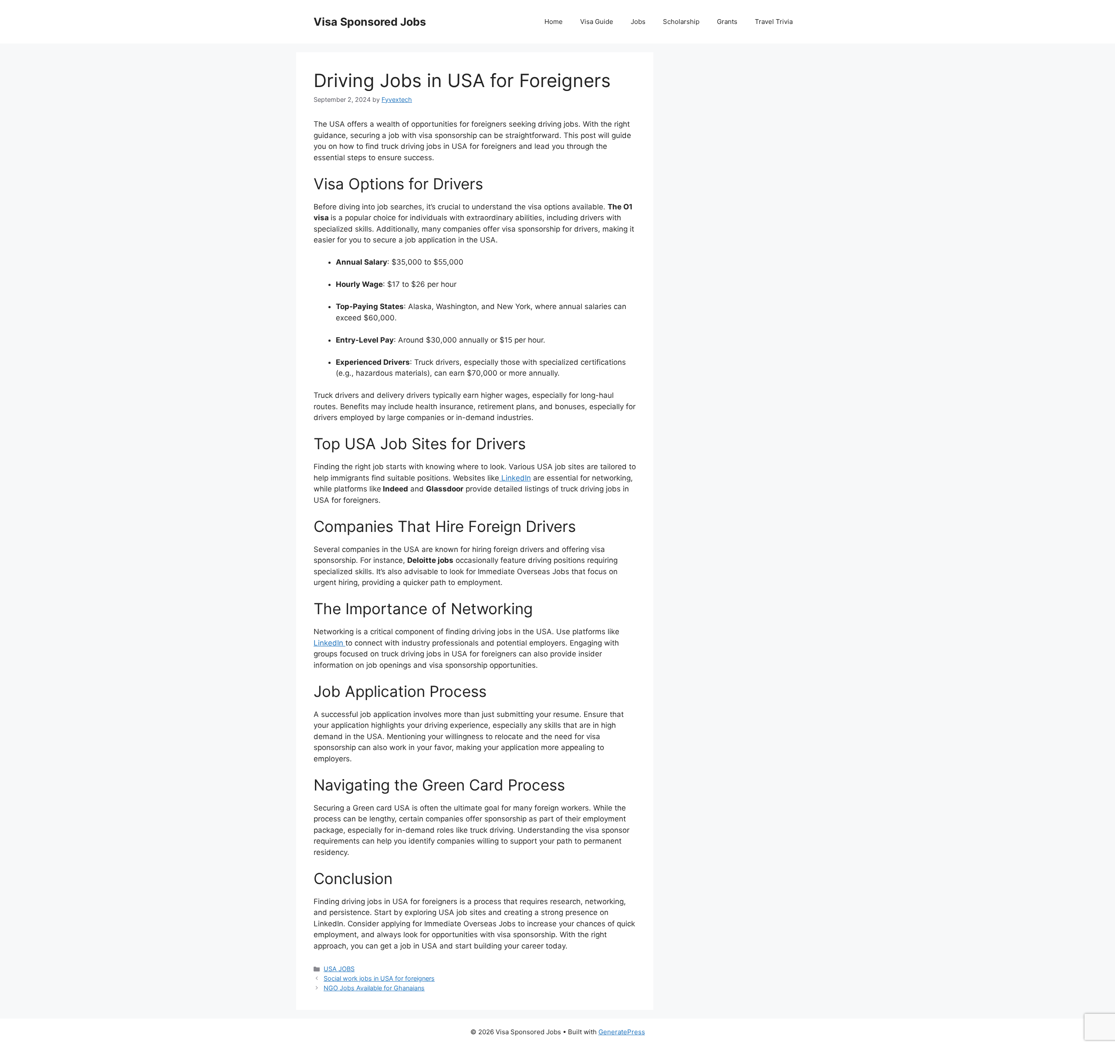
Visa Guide (596, 21)
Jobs (638, 21)
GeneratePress (621, 1032)
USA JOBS (339, 968)
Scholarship (681, 21)
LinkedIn (515, 478)
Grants (727, 21)
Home (553, 21)
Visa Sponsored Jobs (370, 21)
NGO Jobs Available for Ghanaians (374, 988)
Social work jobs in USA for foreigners (379, 978)
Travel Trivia (774, 21)
